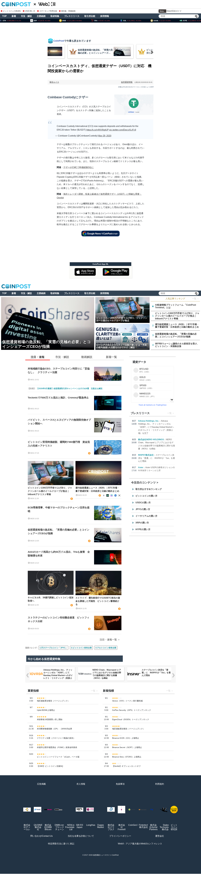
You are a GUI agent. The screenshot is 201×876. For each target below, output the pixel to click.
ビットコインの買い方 (146, 496)
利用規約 (159, 784)
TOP (4, 16)
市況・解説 (26, 16)
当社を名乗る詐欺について (81, 836)
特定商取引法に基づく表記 (61, 843)
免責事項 (120, 784)
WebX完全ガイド (174, 11)
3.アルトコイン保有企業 (105, 648)
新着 (14, 16)
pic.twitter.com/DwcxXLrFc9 (122, 130)
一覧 (169, 413)
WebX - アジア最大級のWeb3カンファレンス (140, 843)
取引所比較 (89, 16)
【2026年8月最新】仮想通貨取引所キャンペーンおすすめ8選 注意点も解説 (69, 388)
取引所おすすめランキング (149, 489)
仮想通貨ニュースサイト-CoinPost (106, 855)
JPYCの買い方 (143, 509)
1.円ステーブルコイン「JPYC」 (53, 648)
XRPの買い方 (142, 522)
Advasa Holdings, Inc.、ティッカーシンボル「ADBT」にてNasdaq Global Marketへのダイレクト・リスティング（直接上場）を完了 (156, 427)
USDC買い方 (30, 11)
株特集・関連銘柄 (68, 11)
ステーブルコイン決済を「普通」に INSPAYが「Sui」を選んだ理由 (156, 458)
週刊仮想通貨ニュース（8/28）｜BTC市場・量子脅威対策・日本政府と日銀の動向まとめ (97, 489)
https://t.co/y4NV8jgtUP (97, 130)
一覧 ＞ (195, 298)
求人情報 (80, 784)
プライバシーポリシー (120, 836)
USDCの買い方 (143, 502)
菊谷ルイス (54, 82)
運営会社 (159, 836)
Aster (140, 467)
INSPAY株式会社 (146, 455)
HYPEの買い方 (143, 529)
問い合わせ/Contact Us (41, 836)
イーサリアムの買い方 (146, 516)
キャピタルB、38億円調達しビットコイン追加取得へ (50, 599)
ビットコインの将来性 (12, 11)
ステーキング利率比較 (48, 11)
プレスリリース (71, 16)
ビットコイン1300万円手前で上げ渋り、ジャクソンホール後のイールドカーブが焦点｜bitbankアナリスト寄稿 (50, 491)
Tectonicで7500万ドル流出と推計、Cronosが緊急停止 (58, 397)
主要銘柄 (41, 16)
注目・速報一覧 (108, 639)
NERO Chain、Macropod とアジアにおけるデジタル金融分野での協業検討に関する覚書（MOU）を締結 (106, 674)
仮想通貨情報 (126, 82)
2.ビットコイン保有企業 (81, 648)
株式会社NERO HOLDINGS (151, 439)
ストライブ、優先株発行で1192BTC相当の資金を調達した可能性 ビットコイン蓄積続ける (97, 601)
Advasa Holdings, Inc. (148, 421)
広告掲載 (41, 784)
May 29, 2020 (104, 136)
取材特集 (54, 16)
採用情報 (104, 16)
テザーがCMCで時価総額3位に (78, 167)
